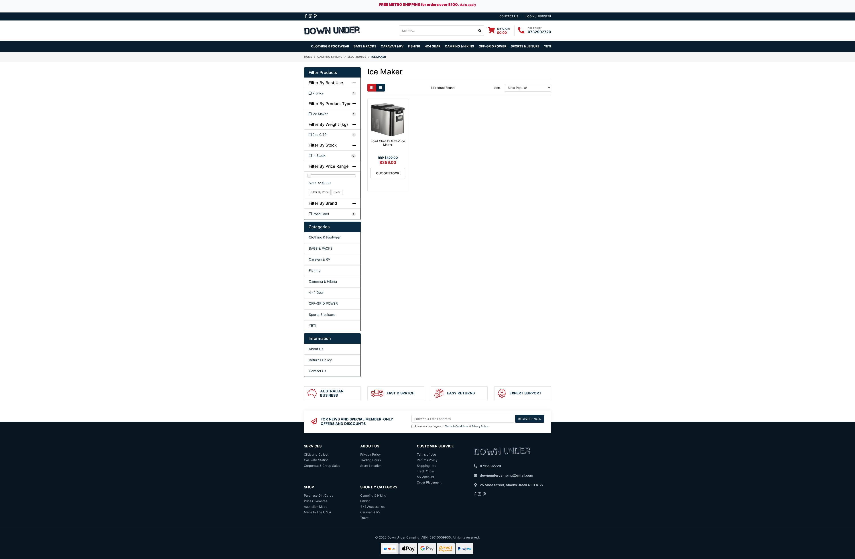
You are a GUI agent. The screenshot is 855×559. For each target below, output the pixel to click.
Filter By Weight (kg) (328, 124)
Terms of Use (426, 454)
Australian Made (315, 506)
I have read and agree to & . (452, 426)
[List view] (380, 88)
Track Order (425, 471)
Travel (364, 518)
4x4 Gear (316, 292)
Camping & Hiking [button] (459, 46)
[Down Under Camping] (332, 30)
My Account (425, 477)
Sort (497, 88)
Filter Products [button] (323, 72)
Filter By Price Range (329, 166)
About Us (316, 349)
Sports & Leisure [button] (525, 46)
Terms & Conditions (456, 426)
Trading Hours (370, 460)
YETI (312, 325)
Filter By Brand (323, 203)
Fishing (314, 270)
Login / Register (538, 16)
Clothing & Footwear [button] (330, 46)
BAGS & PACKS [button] (365, 46)
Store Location (370, 465)
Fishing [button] (414, 46)
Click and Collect (316, 454)
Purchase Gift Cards (318, 495)
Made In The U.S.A (317, 512)
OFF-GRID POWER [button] (492, 46)
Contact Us (317, 371)
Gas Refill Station (316, 460)
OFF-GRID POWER (323, 303)
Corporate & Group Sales (322, 465)
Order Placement (429, 482)
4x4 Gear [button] (432, 46)
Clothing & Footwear (325, 237)
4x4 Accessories (372, 506)
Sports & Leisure (322, 314)
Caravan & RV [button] (392, 46)
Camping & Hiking (323, 281)
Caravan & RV (319, 259)
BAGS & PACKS (321, 248)
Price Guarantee (315, 501)
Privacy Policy (480, 426)
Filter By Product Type (330, 103)
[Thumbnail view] (371, 88)
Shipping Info (426, 465)
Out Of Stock (387, 173)
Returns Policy (320, 360)
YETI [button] (547, 46)
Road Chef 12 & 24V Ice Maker (387, 143)
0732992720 (539, 32)
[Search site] (480, 30)
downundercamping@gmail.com (506, 475)
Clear (337, 192)
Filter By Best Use (326, 82)
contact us (508, 16)
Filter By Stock (323, 145)
